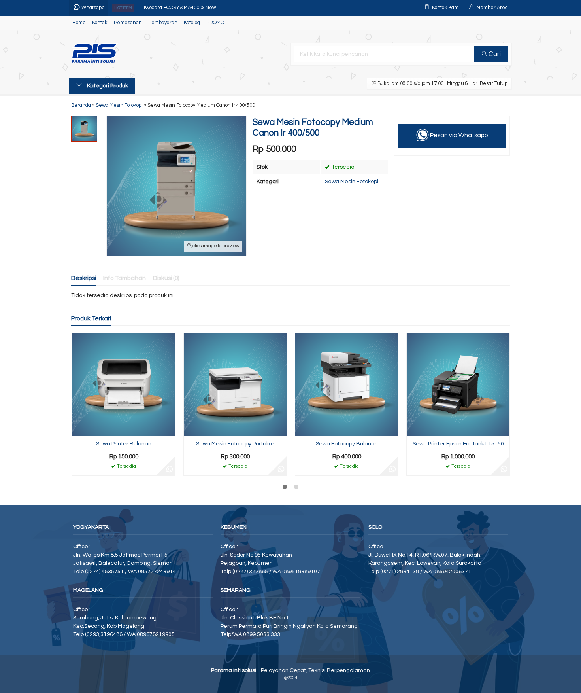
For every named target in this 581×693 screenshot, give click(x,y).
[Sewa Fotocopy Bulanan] (346, 384)
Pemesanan (128, 22)
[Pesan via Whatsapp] (170, 470)
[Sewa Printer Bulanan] (123, 384)
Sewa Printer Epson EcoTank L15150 (458, 444)
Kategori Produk (107, 86)
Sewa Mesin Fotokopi (351, 181)
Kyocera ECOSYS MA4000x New (180, 7)
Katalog (192, 22)
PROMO (215, 22)
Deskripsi (83, 278)
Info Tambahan (124, 278)
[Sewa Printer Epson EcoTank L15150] (458, 384)
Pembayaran (162, 22)
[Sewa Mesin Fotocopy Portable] (235, 384)
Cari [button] (494, 54)
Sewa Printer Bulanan (123, 444)
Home (79, 22)
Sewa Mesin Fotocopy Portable (235, 444)
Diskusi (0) (166, 278)
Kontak (100, 22)
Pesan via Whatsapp (458, 135)
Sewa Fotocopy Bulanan (347, 444)
